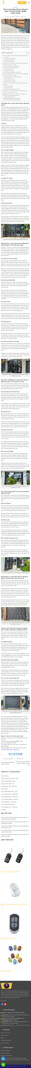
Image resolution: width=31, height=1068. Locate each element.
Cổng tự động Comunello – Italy (9, 778)
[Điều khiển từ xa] (14, 956)
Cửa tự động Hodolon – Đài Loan (9, 799)
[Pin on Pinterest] (19, 754)
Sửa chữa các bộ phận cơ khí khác (13, 72)
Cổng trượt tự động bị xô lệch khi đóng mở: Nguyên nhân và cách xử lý (15, 826)
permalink (25, 758)
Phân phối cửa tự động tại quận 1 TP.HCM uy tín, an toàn (23, 763)
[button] (26, 53)
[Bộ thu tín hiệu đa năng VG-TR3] (14, 856)
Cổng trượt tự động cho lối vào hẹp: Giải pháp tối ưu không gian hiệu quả (14, 822)
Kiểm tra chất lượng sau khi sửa (12, 89)
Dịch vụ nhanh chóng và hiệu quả (13, 100)
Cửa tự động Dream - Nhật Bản (9, 794)
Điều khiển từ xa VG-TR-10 (8, 938)
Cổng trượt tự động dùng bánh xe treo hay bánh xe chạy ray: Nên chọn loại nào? (14, 818)
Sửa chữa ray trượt (9, 70)
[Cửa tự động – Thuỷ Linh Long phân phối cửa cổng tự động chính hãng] (8, 2)
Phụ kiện (3, 809)
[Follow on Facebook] (2, 1004)
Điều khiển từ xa (6, 971)
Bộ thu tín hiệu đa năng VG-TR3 (10, 871)
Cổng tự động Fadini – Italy (8, 781)
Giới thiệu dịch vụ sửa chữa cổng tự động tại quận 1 (15, 55)
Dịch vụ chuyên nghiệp (10, 58)
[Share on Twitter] (14, 754)
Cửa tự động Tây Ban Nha (8, 804)
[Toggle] (29, 776)
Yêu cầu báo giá (9, 87)
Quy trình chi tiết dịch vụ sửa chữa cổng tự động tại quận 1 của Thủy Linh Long (15, 74)
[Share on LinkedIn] (21, 754)
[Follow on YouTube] (5, 1004)
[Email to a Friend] (17, 754)
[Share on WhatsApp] (10, 754)
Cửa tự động (4, 789)
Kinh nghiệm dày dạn (10, 96)
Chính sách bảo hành (9, 61)
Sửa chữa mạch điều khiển (11, 67)
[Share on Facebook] (12, 754)
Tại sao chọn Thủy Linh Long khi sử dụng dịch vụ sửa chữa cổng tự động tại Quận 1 (15, 94)
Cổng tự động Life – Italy (7, 783)
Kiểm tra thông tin (9, 86)
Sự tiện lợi (7, 57)
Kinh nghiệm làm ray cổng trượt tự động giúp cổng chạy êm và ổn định (14, 831)
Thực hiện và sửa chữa (10, 80)
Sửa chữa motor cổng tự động (12, 66)
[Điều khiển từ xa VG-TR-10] (14, 923)
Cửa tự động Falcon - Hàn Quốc (9, 796)
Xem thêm (3, 1000)
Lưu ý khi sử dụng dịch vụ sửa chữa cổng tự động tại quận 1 (15, 83)
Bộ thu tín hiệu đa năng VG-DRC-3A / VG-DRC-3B (14, 905)
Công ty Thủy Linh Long (12, 749)
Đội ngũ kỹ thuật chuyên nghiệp (12, 98)
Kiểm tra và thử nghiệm (10, 81)
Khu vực (15, 7)
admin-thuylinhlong (21, 16)
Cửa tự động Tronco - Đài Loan (9, 807)
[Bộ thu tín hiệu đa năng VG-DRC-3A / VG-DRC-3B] (14, 889)
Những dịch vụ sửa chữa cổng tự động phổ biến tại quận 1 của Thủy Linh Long (15, 64)
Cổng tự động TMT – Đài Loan (9, 786)
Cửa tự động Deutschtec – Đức (9, 791)
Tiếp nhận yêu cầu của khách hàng (13, 76)
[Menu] (29, 2)
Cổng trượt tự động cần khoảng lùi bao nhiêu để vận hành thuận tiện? (15, 835)
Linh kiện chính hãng (9, 60)
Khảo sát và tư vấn (9, 78)
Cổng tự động (4, 776)
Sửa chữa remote (9, 69)
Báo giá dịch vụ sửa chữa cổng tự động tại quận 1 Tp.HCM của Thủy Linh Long (15, 91)
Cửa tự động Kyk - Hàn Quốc (8, 802)
